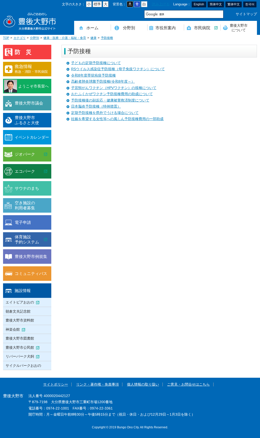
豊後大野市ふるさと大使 (27, 120)
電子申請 (23, 222)
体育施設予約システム (27, 239)
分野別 (129, 27)
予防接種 (107, 38)
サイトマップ (246, 14)
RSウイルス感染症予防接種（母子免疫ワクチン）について (118, 69)
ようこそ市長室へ (33, 86)
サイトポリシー (55, 384)
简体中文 (216, 4)
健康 (93, 38)
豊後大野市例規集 (31, 256)
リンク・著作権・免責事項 (97, 384)
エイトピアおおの (20, 302)
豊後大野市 (29, 21)
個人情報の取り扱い (143, 384)
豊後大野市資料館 (20, 320)
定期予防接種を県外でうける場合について (105, 113)
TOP (6, 38)
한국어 (249, 4)
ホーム (92, 27)
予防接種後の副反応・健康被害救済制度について (110, 100)
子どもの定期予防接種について (96, 63)
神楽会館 (13, 329)
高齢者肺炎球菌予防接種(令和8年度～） (103, 81)
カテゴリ (19, 38)
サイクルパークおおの (23, 365)
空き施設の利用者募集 (25, 205)
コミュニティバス (31, 273)
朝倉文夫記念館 (18, 311)
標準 (97, 4)
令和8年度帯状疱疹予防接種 (93, 75)
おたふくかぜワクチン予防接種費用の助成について (112, 94)
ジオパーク (25, 154)
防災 (26, 52)
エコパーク (25, 171)
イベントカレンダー (32, 137)
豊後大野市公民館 (20, 347)
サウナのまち (27, 188)
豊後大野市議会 (29, 103)
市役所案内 (165, 27)
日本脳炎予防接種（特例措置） (96, 106)
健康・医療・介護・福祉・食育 (64, 38)
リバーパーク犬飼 (20, 356)
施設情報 (22, 290)
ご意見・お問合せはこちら (188, 384)
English (199, 4)
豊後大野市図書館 (20, 338)
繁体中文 (234, 4)
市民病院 (202, 27)
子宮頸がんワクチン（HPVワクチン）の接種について (113, 88)
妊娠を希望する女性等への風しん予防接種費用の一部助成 (117, 119)
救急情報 (31, 69)
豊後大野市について (239, 27)
